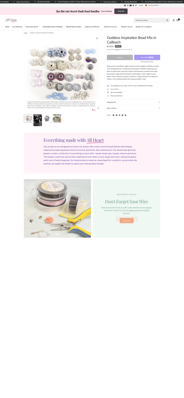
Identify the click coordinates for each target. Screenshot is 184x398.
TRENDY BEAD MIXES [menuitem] (74, 27)
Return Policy (111, 108)
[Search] (167, 20)
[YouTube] (130, 5)
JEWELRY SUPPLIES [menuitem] (92, 27)
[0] (177, 20)
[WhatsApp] (122, 115)
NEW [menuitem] (7, 27)
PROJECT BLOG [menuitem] (127, 27)
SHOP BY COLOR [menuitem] (110, 27)
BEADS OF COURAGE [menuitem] (144, 27)
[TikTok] (136, 5)
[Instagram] (127, 5)
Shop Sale (121, 11)
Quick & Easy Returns (19, 2)
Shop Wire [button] (126, 221)
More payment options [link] (147, 61)
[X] (116, 115)
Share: (109, 115)
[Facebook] (125, 5)
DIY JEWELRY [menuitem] (17, 27)
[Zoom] (97, 38)
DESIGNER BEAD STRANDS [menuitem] (53, 27)
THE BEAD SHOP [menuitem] (31, 27)
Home (25, 33)
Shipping (117, 49)
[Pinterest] (133, 5)
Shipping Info (111, 102)
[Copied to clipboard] (125, 115)
